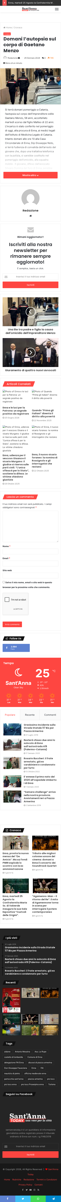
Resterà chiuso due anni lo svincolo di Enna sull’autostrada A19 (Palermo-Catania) (39, 744)
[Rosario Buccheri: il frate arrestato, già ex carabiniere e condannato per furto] (12, 763)
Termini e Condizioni (46, 1179)
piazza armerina (35, 1079)
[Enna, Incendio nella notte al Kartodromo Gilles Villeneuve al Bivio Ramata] (11, 1030)
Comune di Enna (34, 1057)
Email (6, 558)
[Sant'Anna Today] (30, 9)
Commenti (50, 714)
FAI (42, 1068)
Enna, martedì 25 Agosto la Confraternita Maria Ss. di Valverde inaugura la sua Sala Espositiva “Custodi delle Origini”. (15, 906)
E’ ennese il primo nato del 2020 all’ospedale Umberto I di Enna (40, 780)
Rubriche (16, 1179)
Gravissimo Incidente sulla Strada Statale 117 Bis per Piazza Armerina (39, 728)
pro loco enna (10, 1084)
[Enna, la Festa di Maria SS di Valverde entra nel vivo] (31, 1030)
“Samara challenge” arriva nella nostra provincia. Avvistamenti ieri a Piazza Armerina (40, 796)
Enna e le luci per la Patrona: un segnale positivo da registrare (16, 410)
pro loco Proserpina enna (32, 1084)
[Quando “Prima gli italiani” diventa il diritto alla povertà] (45, 398)
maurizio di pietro (12, 1073)
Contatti (38, 1184)
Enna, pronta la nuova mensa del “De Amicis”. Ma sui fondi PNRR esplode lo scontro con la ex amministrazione (16, 861)
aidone (7, 1051)
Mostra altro (29, 175)
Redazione (12, 58)
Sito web (7, 570)
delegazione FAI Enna (14, 1062)
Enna (34, 1068)
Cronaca (18, 27)
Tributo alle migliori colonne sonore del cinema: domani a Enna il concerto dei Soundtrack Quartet (44, 859)
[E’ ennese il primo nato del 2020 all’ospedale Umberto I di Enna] (12, 781)
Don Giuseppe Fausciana (15, 1068)
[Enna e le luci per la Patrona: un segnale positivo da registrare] (16, 397)
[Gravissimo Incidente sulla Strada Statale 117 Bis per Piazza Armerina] (12, 729)
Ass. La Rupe (40, 1051)
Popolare (10, 714)
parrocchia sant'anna (13, 1079)
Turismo (51, 1084)
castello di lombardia (13, 1057)
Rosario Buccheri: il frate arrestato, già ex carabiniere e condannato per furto (39, 763)
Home (8, 27)
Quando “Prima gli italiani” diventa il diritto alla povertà (43, 413)
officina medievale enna (35, 1073)
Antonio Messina (22, 1051)
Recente (30, 714)
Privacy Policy (25, 1184)
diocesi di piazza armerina (40, 1062)
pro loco (50, 1079)
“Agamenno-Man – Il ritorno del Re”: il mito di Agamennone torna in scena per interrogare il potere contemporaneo (45, 904)
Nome (6, 546)
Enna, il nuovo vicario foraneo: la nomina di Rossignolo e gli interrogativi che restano (44, 460)
